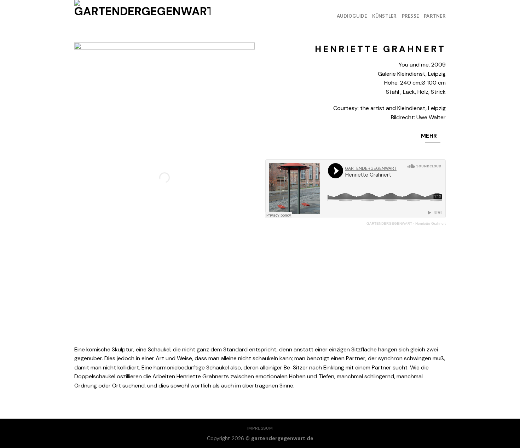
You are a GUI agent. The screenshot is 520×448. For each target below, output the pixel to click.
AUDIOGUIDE (352, 16)
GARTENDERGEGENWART (389, 223)
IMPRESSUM (260, 428)
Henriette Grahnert (430, 223)
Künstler (384, 16)
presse (410, 16)
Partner (435, 16)
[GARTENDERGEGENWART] (142, 16)
